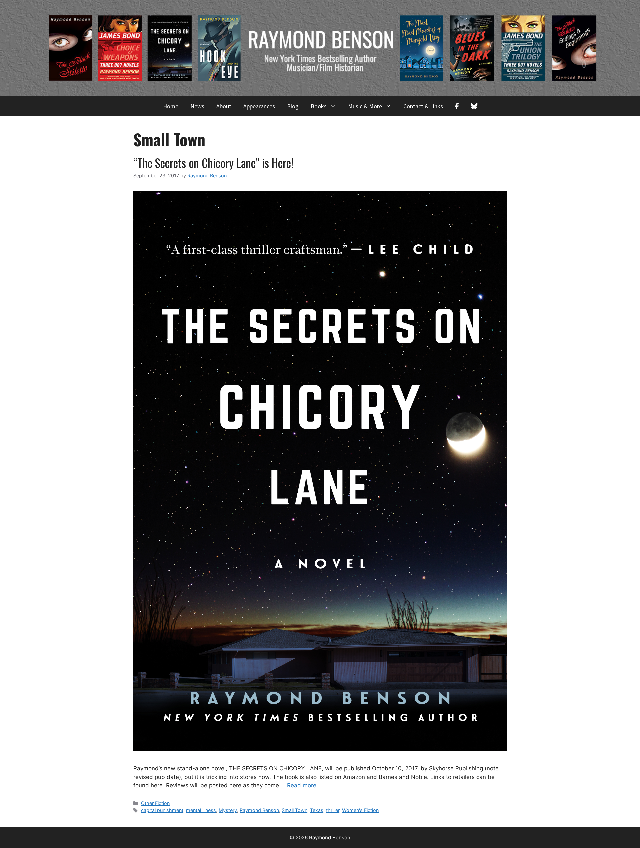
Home (170, 106)
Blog (293, 106)
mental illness (201, 810)
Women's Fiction (360, 810)
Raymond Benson (259, 810)
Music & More (365, 106)
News (197, 106)
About (223, 106)
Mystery (228, 810)
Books (319, 106)
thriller (332, 810)
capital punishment (162, 810)
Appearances (259, 106)
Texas (316, 810)
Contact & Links (423, 106)
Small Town (294, 810)
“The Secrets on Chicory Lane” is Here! (213, 162)
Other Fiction (155, 803)
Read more (301, 785)
